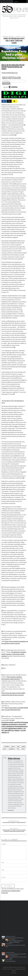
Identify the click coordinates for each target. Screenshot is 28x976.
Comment (4, 844)
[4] (2, 650)
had (18, 746)
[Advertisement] (14, 28)
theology (11, 36)
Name (2, 862)
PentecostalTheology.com (9, 73)
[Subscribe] (14, 101)
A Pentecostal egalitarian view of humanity (14, 937)
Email (2, 870)
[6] (14, 347)
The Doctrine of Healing (10, 961)
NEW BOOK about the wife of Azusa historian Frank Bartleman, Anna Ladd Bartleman (14, 830)
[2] (15, 135)
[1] (24, 125)
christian (6, 746)
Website (3, 877)
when (23, 749)
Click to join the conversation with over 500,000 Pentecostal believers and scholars (12, 66)
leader (23, 746)
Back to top (13, 972)
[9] (23, 478)
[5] (2, 665)
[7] (2, 675)
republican (12, 749)
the (18, 749)
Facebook (11, 810)
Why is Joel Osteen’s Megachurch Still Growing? (15, 953)
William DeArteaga (14, 758)
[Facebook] (3, 101)
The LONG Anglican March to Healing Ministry (14, 821)
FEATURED (5, 36)
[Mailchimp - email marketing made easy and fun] (10, 88)
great (13, 746)
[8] (2, 701)
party (4, 749)
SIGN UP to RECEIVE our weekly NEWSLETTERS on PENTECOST (11, 78)
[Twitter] (9, 101)
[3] (2, 631)
